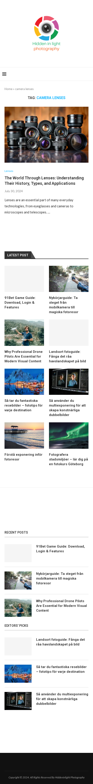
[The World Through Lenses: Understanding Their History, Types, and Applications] (46, 135)
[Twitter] (46, 762)
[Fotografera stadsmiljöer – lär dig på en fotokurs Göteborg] (68, 435)
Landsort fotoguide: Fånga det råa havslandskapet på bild (67, 356)
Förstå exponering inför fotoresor (23, 457)
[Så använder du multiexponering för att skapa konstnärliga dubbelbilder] (68, 382)
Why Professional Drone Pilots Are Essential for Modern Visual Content (24, 356)
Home (8, 89)
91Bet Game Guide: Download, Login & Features (20, 302)
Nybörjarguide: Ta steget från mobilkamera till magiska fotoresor (63, 305)
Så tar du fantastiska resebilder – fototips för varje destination (24, 405)
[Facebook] (41, 762)
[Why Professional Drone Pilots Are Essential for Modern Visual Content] (24, 332)
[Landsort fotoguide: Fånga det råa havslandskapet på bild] (68, 332)
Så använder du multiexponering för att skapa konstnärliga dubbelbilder (67, 408)
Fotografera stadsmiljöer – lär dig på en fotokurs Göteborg (68, 459)
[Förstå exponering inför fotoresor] (24, 435)
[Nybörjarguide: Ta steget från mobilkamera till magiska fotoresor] (68, 279)
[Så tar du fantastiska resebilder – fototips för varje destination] (24, 382)
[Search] (88, 74)
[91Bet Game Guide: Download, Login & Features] (24, 279)
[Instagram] (52, 762)
